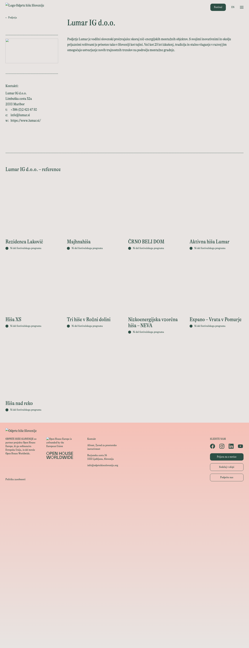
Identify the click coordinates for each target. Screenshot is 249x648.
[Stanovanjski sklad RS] (124, 558)
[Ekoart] (124, 566)
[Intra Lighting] (124, 534)
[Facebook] (213, 446)
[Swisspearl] (124, 591)
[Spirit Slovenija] (124, 525)
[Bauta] (124, 616)
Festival (218, 7)
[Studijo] (124, 632)
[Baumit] (124, 583)
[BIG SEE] (124, 640)
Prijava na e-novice (226, 456)
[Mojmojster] (124, 624)
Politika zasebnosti (15, 479)
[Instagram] (222, 446)
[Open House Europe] (124, 493)
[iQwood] (124, 575)
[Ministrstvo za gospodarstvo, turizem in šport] (124, 517)
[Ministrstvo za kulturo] (124, 509)
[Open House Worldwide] (124, 501)
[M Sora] (124, 550)
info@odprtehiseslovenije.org (102, 465)
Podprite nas (226, 477)
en (232, 7)
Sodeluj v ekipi (226, 467)
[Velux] (124, 542)
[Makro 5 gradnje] (124, 599)
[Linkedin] (231, 446)
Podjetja (11, 17)
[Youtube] (241, 446)
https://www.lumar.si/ (26, 120)
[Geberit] (124, 607)
